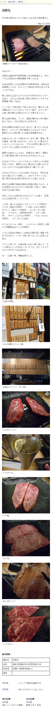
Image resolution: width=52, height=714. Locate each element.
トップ (2, 2)
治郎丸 (20, 2)
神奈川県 (11, 2)
